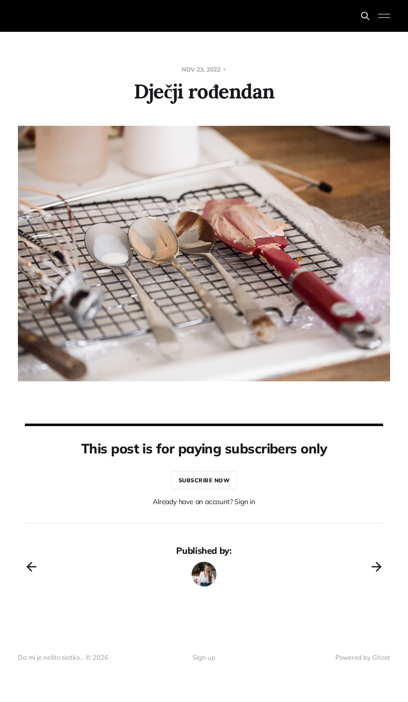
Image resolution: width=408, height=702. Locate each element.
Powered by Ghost (362, 657)
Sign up (204, 657)
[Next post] (376, 566)
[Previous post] (31, 566)
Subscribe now (204, 480)
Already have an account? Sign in (204, 501)
